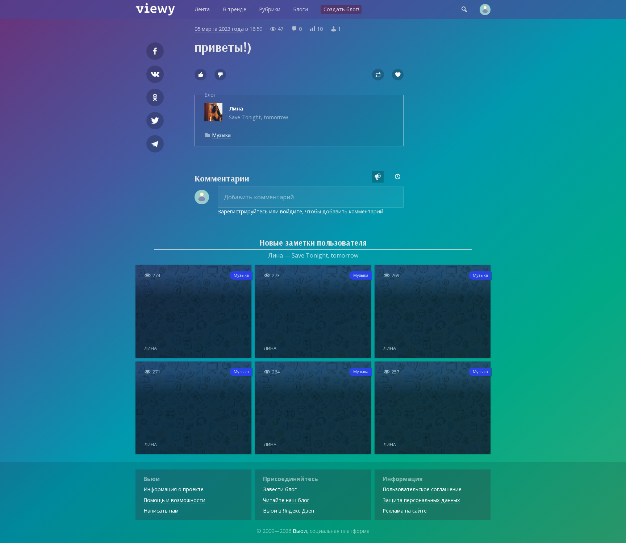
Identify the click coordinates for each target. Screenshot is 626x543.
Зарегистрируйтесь (243, 211)
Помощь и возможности (174, 500)
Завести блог (280, 489)
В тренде (234, 9)
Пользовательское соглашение (422, 489)
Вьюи (300, 530)
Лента (202, 9)
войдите (291, 211)
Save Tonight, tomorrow (258, 113)
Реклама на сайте (405, 510)
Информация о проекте (173, 489)
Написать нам (161, 510)
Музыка (221, 134)
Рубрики (269, 9)
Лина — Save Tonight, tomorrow (313, 255)
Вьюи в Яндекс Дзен (288, 510)
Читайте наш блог (286, 500)
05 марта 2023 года (219, 28)
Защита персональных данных (421, 500)
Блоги (300, 9)
